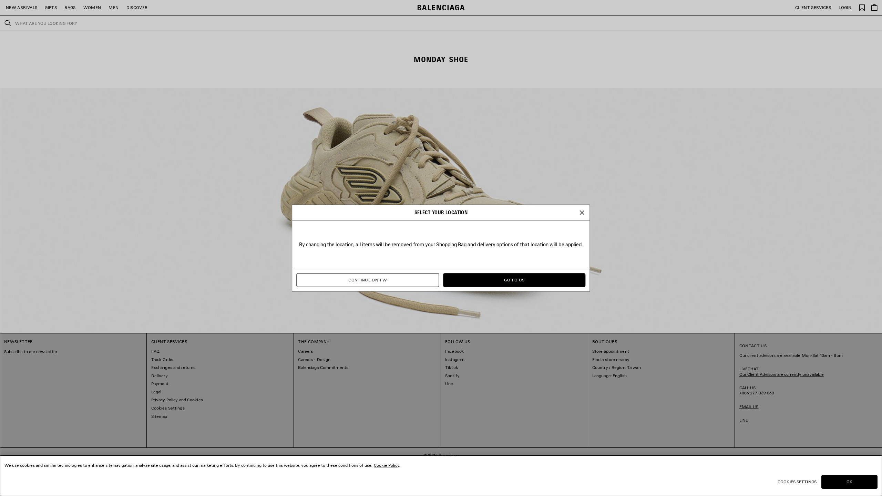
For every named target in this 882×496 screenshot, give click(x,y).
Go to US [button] (514, 279)
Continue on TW (367, 279)
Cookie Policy (386, 465)
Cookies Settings (797, 481)
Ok (849, 481)
